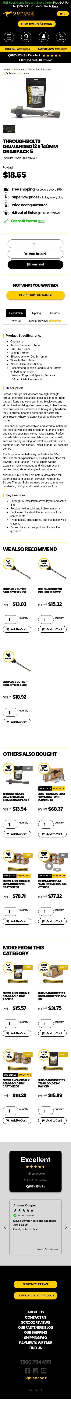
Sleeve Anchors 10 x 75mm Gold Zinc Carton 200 (16, 884)
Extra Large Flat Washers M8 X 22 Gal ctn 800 (52, 884)
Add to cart (37, 254)
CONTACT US (35, 1317)
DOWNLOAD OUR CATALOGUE (35, 1295)
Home (6, 69)
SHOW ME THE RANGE (35, 1284)
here (41, 221)
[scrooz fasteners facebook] (27, 1370)
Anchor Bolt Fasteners (39, 69)
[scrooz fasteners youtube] (44, 1370)
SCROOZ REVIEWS (35, 1322)
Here (55, 6)
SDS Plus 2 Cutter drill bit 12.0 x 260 (15, 684)
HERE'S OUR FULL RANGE (35, 295)
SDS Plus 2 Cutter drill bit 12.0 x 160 (14, 591)
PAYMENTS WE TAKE (35, 1343)
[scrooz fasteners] (18, 13)
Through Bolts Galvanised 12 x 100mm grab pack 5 (16, 797)
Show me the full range (36, 23)
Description (16, 313)
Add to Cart (19, 629)
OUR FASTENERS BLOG (35, 1328)
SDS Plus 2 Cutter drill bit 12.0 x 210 (50, 591)
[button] (5, 1227)
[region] (35, 1227)
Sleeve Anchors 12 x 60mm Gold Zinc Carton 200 (16, 1083)
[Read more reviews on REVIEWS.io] (35, 1186)
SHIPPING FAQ (35, 1338)
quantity (23, 618)
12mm (25, 73)
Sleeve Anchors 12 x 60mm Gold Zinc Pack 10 (16, 996)
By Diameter (12, 73)
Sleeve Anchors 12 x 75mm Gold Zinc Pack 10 (51, 1083)
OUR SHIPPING (35, 1332)
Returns (55, 313)
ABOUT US (35, 1312)
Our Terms (35, 1390)
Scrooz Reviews (39, 321)
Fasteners (19, 69)
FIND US (35, 1348)
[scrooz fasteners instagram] (35, 1370)
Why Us (16, 321)
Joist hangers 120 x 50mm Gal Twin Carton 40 (51, 797)
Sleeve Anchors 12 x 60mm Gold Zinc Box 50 (52, 996)
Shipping (35, 313)
